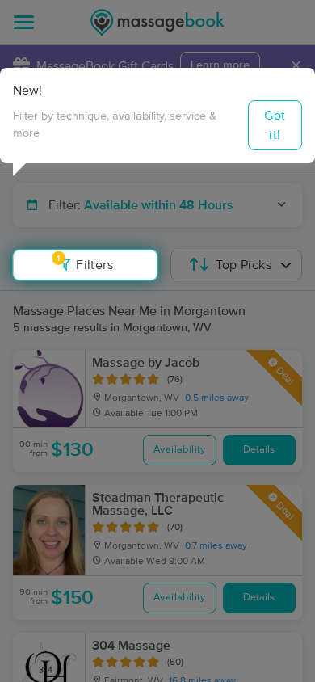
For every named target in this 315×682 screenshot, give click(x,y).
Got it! (274, 125)
